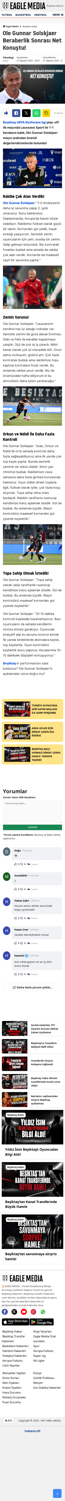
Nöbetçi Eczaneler (14, 1397)
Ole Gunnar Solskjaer (19, 203)
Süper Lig (39, 1356)
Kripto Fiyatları (11, 1388)
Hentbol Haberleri (14, 1351)
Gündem (39, 1341)
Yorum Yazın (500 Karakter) (19, 797)
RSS (9, 1420)
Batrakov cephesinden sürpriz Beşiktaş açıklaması (44, 1100)
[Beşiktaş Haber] (32, 1127)
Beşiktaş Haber (30, 26)
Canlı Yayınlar (11, 1365)
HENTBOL (40, 14)
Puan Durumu (11, 1402)
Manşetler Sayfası (14, 1373)
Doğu (17, 850)
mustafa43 (20, 875)
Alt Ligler (39, 1360)
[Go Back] (57, 1493)
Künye (37, 1373)
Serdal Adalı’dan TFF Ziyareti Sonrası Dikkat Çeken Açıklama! (44, 1028)
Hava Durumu (11, 1392)
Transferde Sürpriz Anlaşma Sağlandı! (42, 1062)
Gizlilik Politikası (43, 1378)
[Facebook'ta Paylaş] (16, 113)
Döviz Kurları (10, 1378)
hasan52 (19, 955)
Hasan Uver (21, 929)
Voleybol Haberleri (14, 1356)
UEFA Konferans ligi (31, 122)
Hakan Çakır (21, 900)
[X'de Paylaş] (26, 113)
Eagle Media (12, 26)
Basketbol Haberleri (15, 1346)
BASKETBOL (23, 14)
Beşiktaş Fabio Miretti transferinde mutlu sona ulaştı (45, 1081)
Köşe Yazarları (42, 1331)
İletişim (38, 1383)
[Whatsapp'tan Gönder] (36, 113)
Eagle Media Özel (44, 1336)
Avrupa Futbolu (12, 1360)
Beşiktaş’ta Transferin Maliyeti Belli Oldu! (44, 1044)
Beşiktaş (9, 122)
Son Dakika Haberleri (47, 1388)
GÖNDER (32, 827)
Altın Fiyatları (10, 1383)
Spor (36, 1346)
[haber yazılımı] (32, 1431)
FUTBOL (7, 14)
